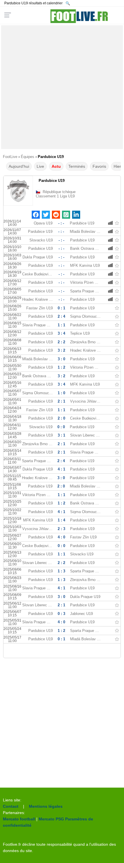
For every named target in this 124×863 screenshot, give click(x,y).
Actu (56, 166)
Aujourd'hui (19, 166)
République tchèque (59, 192)
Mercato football (19, 819)
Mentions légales (46, 806)
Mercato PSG (51, 819)
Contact (10, 806)
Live (40, 166)
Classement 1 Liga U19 (55, 196)
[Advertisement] (62, 87)
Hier (117, 166)
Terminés (76, 166)
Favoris (99, 166)
